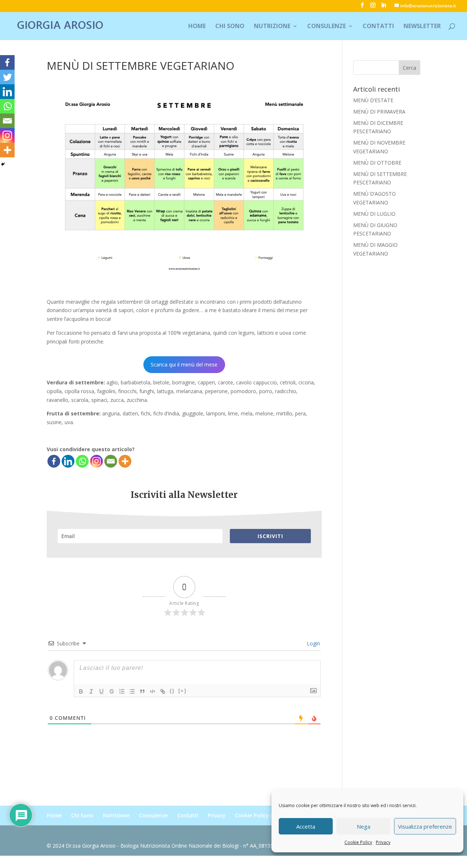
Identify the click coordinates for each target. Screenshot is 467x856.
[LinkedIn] (383, 7)
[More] (125, 461)
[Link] (163, 691)
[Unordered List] (132, 691)
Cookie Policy (358, 842)
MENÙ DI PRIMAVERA (379, 111)
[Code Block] (152, 691)
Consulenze (326, 26)
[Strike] (112, 691)
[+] (182, 691)
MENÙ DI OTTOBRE (377, 162)
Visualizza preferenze (425, 826)
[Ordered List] (122, 691)
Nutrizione (272, 26)
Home (197, 26)
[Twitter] (7, 77)
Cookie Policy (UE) (257, 815)
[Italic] (91, 691)
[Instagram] (96, 461)
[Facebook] (53, 461)
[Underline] (101, 691)
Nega (363, 826)
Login (312, 643)
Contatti (378, 26)
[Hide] (3, 164)
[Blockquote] (142, 691)
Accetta (305, 826)
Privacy (383, 842)
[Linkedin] (68, 461)
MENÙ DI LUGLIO (374, 213)
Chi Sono (229, 26)
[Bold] (81, 691)
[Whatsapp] (82, 461)
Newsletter (422, 26)
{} (172, 691)
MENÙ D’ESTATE (373, 100)
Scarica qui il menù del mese (184, 364)
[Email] (110, 461)
